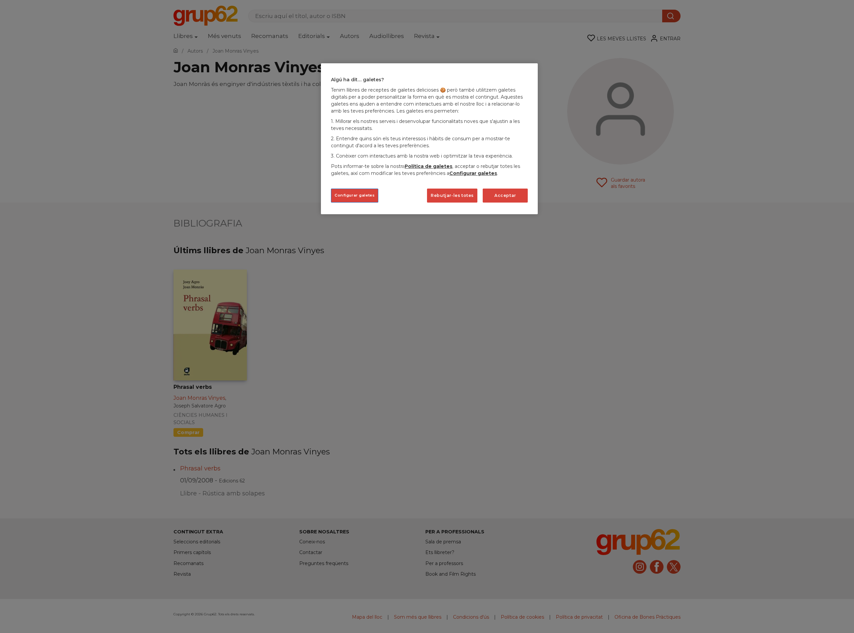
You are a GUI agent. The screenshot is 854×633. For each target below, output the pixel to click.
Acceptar (505, 195)
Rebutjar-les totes (452, 195)
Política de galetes (428, 166)
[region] (429, 138)
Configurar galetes (355, 195)
